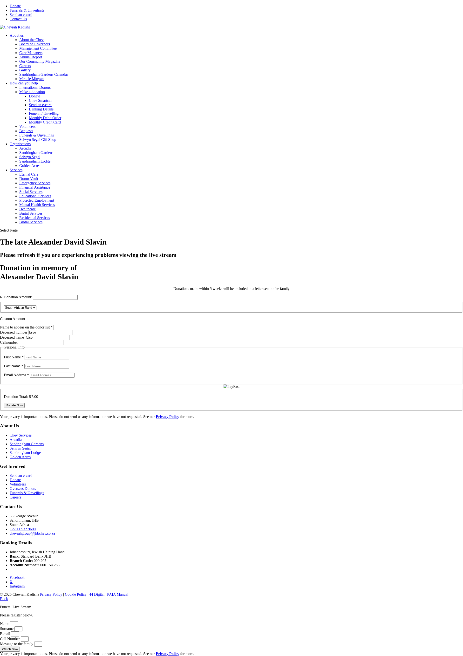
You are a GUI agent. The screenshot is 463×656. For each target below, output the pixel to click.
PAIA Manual (117, 594)
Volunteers (27, 126)
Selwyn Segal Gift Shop (37, 139)
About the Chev (31, 40)
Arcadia (25, 148)
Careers (25, 66)
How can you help (24, 83)
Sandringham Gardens (36, 152)
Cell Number (10, 639)
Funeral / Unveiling (44, 113)
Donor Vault (28, 179)
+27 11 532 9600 (23, 529)
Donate (15, 6)
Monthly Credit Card (45, 122)
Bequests (26, 131)
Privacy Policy (51, 594)
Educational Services (35, 196)
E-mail (5, 634)
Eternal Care (28, 174)
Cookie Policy (76, 594)
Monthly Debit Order (45, 118)
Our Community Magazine (39, 61)
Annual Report (30, 57)
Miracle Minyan (31, 79)
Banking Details (41, 109)
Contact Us (18, 19)
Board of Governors (34, 44)
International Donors (35, 87)
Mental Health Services (37, 205)
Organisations (20, 144)
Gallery (25, 70)
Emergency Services (34, 183)
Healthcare (27, 209)
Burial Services (30, 213)
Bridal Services (30, 222)
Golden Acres (29, 166)
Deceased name (12, 337)
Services (16, 170)
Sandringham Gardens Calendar (43, 74)
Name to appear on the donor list (27, 327)
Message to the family (17, 644)
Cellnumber (9, 342)
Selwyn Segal (29, 157)
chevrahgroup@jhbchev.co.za (32, 533)
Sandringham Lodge (34, 161)
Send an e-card (21, 15)
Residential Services (34, 218)
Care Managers (30, 53)
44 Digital (97, 594)
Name (5, 624)
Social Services (30, 192)
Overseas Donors (23, 488)
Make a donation (32, 92)
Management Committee (38, 48)
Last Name (13, 366)
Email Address (16, 375)
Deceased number (13, 332)
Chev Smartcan (40, 100)
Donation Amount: (18, 297)
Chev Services (21, 435)
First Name (14, 357)
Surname (7, 629)
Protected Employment (36, 200)
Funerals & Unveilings (27, 10)
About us (17, 35)
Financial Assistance (34, 187)
